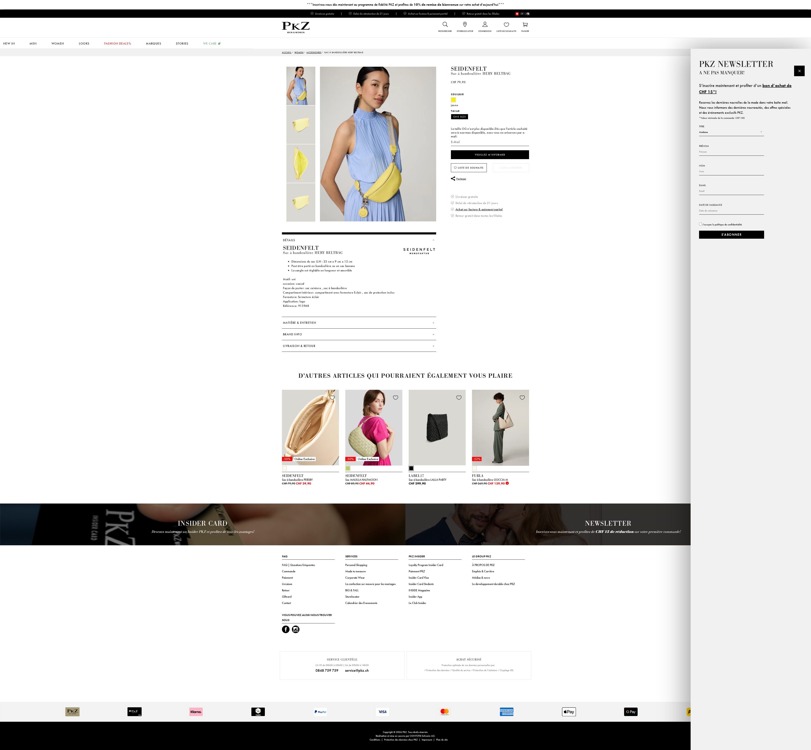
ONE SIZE (459, 116)
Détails (289, 240)
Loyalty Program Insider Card (426, 565)
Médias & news (481, 577)
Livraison (287, 584)
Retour (286, 590)
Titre (701, 126)
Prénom (704, 146)
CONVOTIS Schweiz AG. (422, 736)
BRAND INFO (292, 334)
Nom (702, 165)
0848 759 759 (327, 670)
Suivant (534, 429)
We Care (210, 43)
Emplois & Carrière (483, 571)
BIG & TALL (352, 590)
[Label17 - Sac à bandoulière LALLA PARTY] (437, 427)
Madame (703, 132)
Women (58, 43)
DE (522, 13)
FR (528, 13)
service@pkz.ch (357, 670)
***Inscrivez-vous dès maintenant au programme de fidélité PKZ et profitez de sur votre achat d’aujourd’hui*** (405, 4)
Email (702, 185)
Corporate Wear (355, 577)
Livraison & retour (299, 346)
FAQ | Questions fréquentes (298, 565)
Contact (286, 603)
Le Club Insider (417, 603)
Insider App (415, 596)
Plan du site (442, 739)
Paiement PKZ (417, 571)
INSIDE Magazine (419, 590)
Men (33, 43)
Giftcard (286, 596)
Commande (288, 571)
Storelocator (352, 596)
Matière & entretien (299, 323)
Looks (84, 43)
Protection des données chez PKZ (401, 739)
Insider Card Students (421, 584)
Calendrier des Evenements (361, 603)
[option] (305, 85)
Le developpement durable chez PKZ (493, 584)
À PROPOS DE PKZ (483, 565)
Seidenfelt (469, 69)
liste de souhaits (470, 167)
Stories (182, 43)
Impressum (427, 739)
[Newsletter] (799, 71)
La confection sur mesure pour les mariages (370, 584)
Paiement (287, 577)
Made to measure (355, 571)
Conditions (375, 739)
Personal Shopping (356, 565)
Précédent (271, 429)
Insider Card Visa (419, 577)
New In (9, 43)
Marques (153, 43)
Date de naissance (710, 205)
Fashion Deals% (117, 43)
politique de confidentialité (728, 224)
